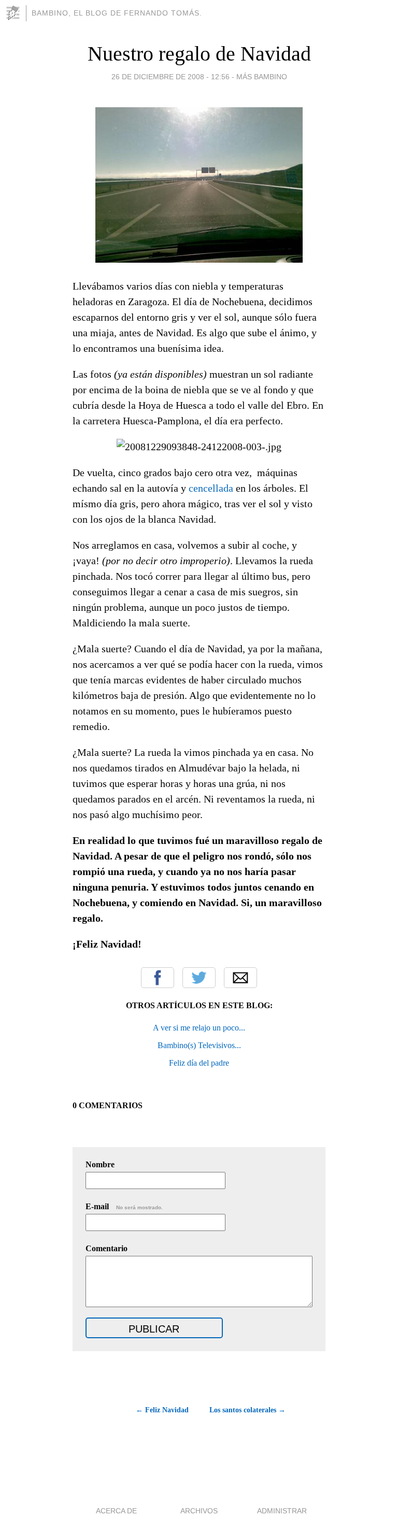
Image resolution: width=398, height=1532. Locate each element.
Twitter (199, 977)
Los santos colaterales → (247, 1410)
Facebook (157, 977)
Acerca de (116, 1511)
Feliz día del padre (199, 1062)
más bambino (261, 77)
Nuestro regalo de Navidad (199, 53)
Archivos (199, 1511)
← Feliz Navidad (162, 1410)
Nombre (100, 1164)
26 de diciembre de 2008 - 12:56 (170, 77)
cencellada (211, 488)
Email (240, 977)
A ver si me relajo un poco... (199, 1027)
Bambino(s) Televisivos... (199, 1045)
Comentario (106, 1248)
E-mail (124, 1206)
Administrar (282, 1511)
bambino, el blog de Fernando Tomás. (117, 13)
